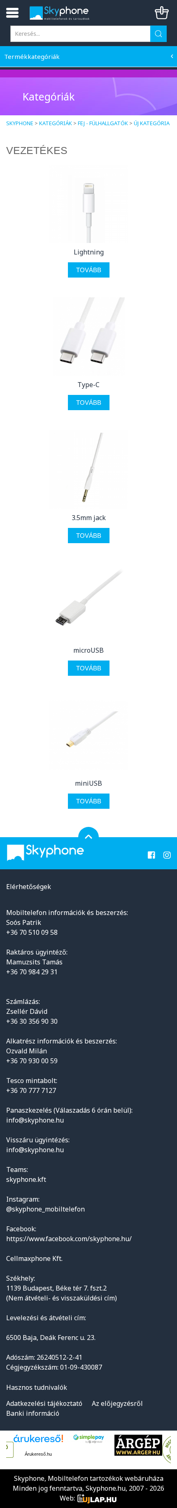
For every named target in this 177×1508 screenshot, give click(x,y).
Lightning (89, 252)
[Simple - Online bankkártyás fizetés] (88, 1439)
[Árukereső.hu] (38, 1441)
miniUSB (88, 783)
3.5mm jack (89, 517)
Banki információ (32, 1413)
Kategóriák (55, 123)
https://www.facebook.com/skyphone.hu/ (69, 1238)
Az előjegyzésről (117, 1403)
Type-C (88, 384)
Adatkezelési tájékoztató (44, 1403)
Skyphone (19, 123)
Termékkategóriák (32, 56)
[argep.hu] (138, 1445)
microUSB (88, 650)
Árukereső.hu (38, 1454)
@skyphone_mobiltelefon (45, 1209)
